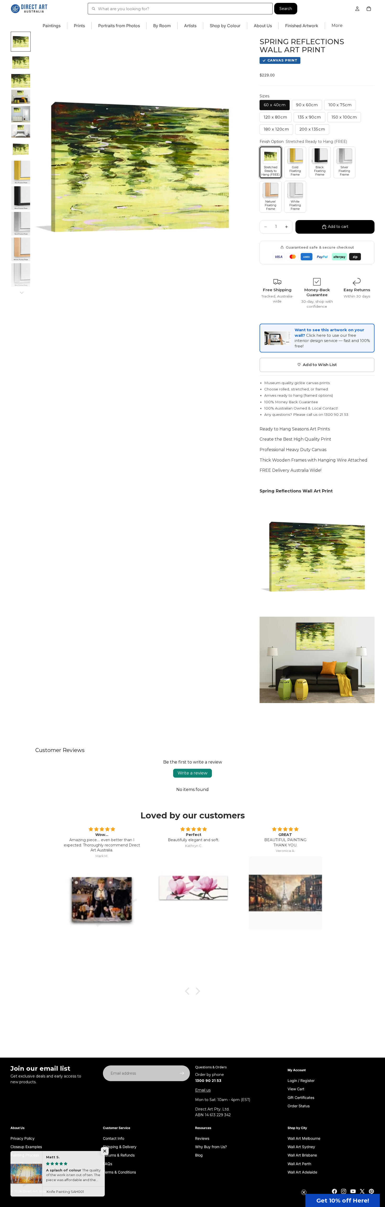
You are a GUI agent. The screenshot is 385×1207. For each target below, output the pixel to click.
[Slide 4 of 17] (20, 97)
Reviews (202, 1138)
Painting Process (24, 1155)
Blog (199, 1155)
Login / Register (301, 1080)
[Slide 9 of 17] (20, 198)
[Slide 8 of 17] (20, 172)
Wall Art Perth (299, 1163)
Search (285, 8)
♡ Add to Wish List (317, 364)
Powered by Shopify (54, 1191)
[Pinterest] (371, 1191)
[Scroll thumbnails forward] (21, 293)
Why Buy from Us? (211, 1146)
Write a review (192, 773)
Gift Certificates (301, 1097)
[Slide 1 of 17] (20, 41)
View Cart (296, 1089)
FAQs (107, 1163)
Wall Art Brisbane (302, 1155)
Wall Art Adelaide (302, 1172)
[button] (342, 1200)
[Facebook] (334, 1191)
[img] (100, 829)
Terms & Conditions (119, 1172)
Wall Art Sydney (301, 1146)
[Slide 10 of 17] (20, 223)
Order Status (299, 1105)
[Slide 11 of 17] (20, 249)
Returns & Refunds (119, 1155)
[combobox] (180, 8)
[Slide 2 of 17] (20, 62)
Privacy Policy (22, 1138)
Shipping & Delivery (119, 1146)
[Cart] (369, 8)
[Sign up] (182, 1073)
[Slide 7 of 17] (20, 149)
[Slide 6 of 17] (20, 131)
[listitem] (337, 25)
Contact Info (113, 1138)
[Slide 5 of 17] (20, 114)
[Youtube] (353, 1191)
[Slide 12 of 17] (20, 275)
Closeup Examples (26, 1146)
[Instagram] (343, 1191)
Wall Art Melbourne (304, 1138)
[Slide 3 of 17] (20, 81)
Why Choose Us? (25, 1163)
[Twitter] (362, 1191)
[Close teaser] (303, 1192)
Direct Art (30, 1191)
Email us (203, 1090)
